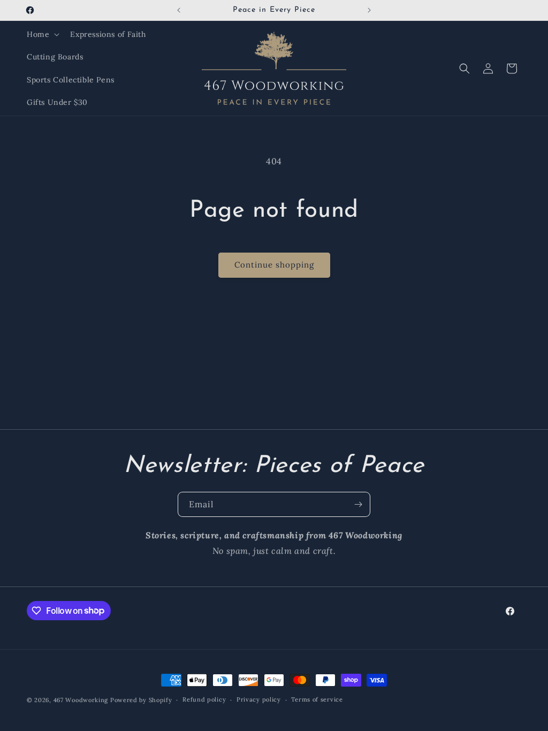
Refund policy (204, 699)
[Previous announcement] (179, 10)
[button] (42, 34)
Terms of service (316, 699)
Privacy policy (259, 699)
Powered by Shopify (141, 700)
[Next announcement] (369, 10)
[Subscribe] (358, 504)
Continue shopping (274, 265)
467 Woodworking (81, 700)
